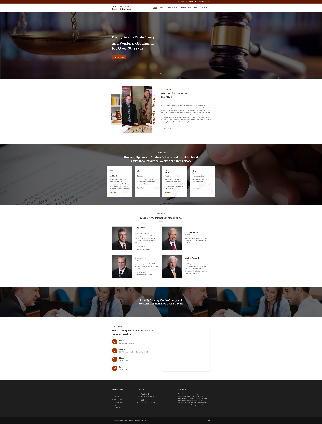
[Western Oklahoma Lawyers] (122, 7)
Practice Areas (118, 399)
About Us (116, 396)
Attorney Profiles (118, 402)
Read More (113, 193)
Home (115, 394)
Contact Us (117, 407)
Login (208, 420)
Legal (115, 405)
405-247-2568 (123, 361)
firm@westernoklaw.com (126, 343)
